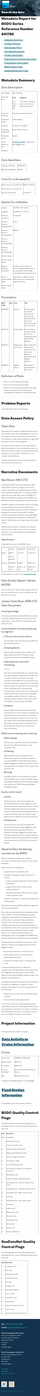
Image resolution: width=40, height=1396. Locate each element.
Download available (19, 142)
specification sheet (30, 574)
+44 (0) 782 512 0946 (13, 1324)
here (32, 1080)
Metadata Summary (13, 40)
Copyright (4, 1369)
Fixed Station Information (16, 63)
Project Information (13, 55)
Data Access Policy (13, 48)
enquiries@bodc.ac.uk (17, 1328)
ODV (17, 144)
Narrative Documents (14, 52)
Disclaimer (4, 1371)
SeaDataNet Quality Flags (16, 71)
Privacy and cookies (7, 1373)
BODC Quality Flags (13, 67)
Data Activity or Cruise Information (20, 59)
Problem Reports (12, 44)
